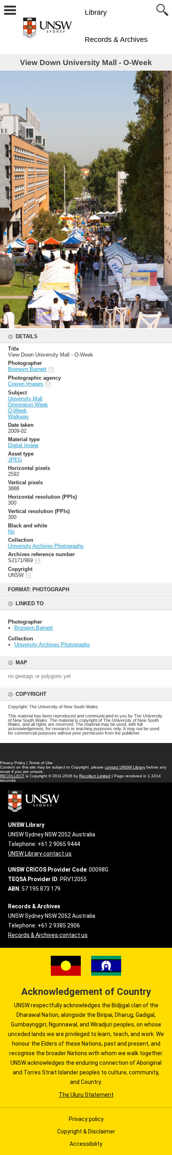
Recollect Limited (94, 776)
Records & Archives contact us (48, 935)
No (11, 532)
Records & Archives (116, 40)
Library (96, 12)
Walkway (18, 417)
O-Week (17, 411)
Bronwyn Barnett (33, 628)
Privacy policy (86, 1119)
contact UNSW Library (125, 767)
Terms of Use (41, 763)
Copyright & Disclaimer (86, 1131)
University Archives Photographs (52, 645)
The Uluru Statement (86, 1095)
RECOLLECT (12, 776)
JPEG (15, 460)
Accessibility (86, 1144)
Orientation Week (28, 405)
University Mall (25, 399)
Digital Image (23, 445)
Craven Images (25, 384)
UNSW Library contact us (40, 853)
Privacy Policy (12, 763)
